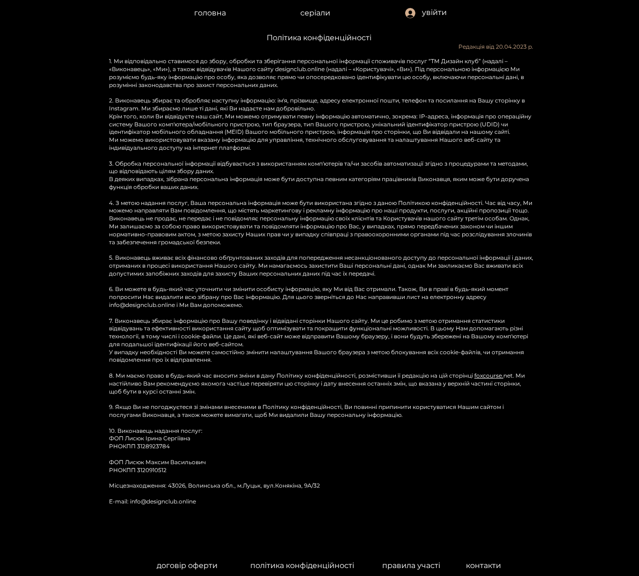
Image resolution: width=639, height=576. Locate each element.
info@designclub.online (142, 304)
